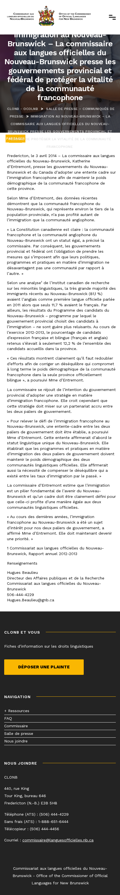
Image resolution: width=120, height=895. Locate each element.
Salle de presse (18, 733)
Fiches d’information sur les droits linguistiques (48, 646)
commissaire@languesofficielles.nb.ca (57, 840)
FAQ (8, 718)
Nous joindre (16, 741)
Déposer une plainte (44, 666)
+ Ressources (16, 710)
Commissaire (16, 726)
